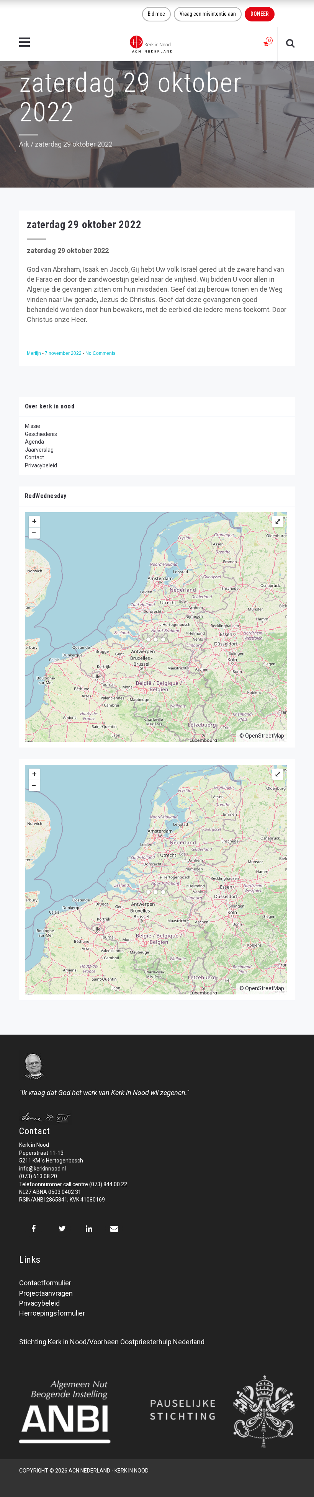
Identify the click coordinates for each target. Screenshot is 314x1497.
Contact (34, 457)
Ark (24, 144)
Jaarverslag (39, 450)
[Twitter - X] (62, 1228)
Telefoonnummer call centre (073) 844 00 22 (73, 1184)
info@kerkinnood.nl (42, 1169)
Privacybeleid (41, 465)
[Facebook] (33, 1228)
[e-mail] (114, 1228)
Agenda (34, 442)
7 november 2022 (64, 353)
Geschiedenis (41, 434)
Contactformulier (45, 1283)
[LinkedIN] (89, 1228)
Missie (32, 426)
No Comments (100, 353)
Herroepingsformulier (52, 1313)
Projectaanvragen (46, 1293)
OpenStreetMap (264, 736)
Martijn (34, 353)
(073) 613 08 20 (38, 1176)
